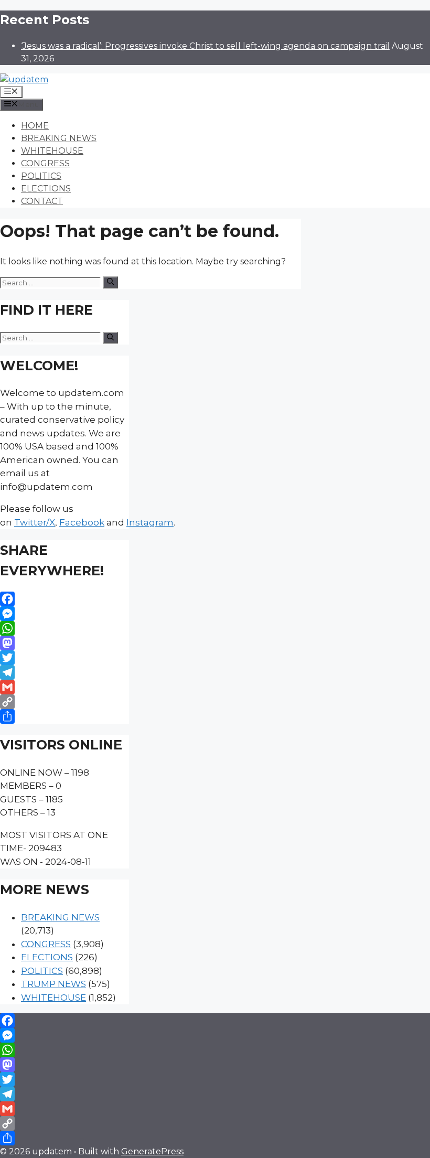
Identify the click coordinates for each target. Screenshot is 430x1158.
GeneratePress (152, 1151)
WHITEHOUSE (52, 151)
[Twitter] (64, 657)
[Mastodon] (64, 643)
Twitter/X (34, 522)
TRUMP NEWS (53, 984)
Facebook (81, 522)
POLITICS (41, 176)
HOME (35, 126)
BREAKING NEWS (58, 138)
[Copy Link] (64, 701)
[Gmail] (64, 687)
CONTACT (42, 201)
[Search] (110, 282)
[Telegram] (64, 672)
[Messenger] (64, 613)
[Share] (64, 716)
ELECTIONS (46, 189)
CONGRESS (45, 163)
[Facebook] (64, 599)
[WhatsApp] (64, 628)
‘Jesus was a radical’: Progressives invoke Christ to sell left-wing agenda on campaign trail (205, 46)
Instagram (150, 522)
